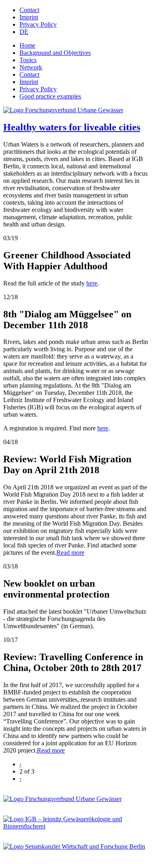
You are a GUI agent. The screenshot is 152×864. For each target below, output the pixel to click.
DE (23, 31)
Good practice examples (50, 96)
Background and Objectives (55, 52)
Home (27, 45)
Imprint (28, 17)
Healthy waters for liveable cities (71, 127)
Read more (70, 552)
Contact (29, 9)
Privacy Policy (38, 24)
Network (30, 67)
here (91, 283)
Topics (27, 60)
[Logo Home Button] (63, 110)
